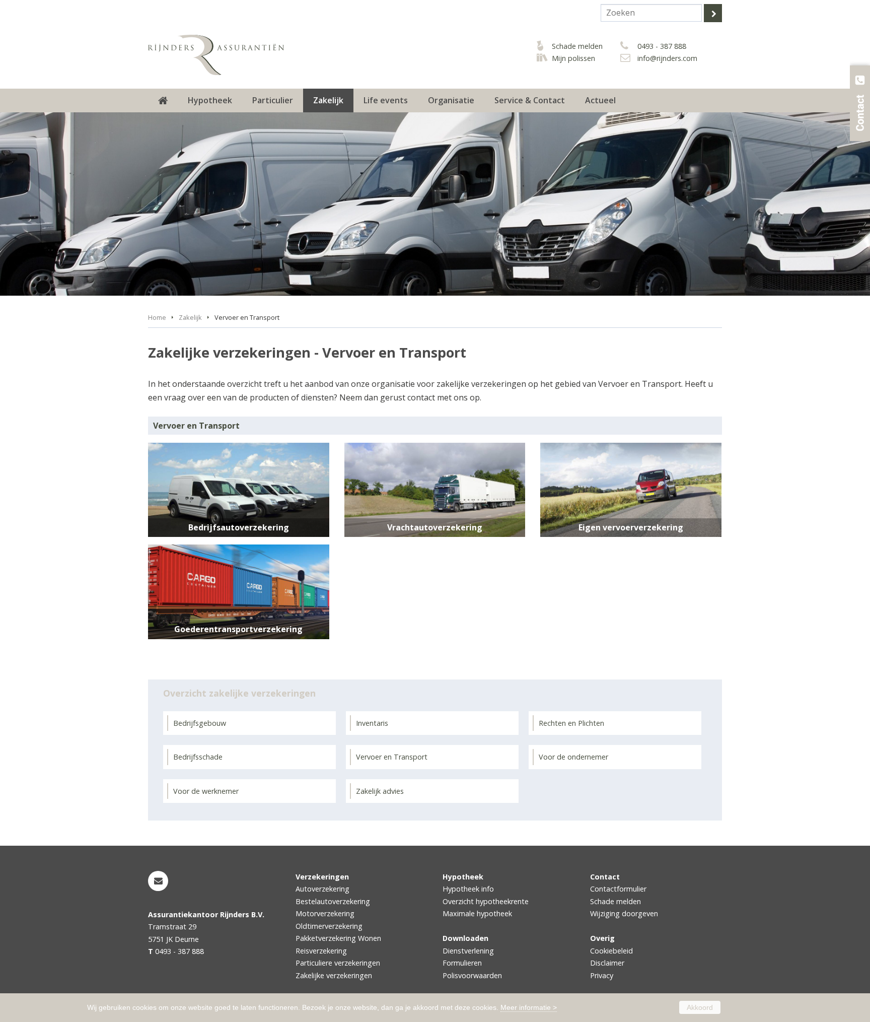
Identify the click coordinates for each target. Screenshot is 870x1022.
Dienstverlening (468, 951)
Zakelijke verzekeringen (334, 975)
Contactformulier (618, 889)
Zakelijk (190, 317)
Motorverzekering (325, 913)
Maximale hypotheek (477, 913)
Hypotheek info (468, 889)
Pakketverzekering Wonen (338, 938)
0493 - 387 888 (661, 46)
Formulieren (462, 963)
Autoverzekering (322, 889)
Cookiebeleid (611, 951)
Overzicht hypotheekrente (486, 901)
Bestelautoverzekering (333, 901)
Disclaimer (607, 963)
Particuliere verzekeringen (338, 963)
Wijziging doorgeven (624, 913)
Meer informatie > (528, 1007)
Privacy (601, 975)
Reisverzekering (321, 951)
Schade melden (577, 46)
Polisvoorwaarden (472, 975)
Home (157, 317)
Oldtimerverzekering (329, 926)
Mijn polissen (573, 58)
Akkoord (700, 1007)
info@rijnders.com (667, 58)
